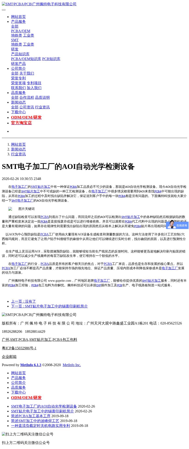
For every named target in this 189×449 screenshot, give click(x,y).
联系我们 (18, 88)
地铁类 (16, 35)
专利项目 (34, 83)
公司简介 (18, 68)
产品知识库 (20, 54)
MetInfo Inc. (72, 365)
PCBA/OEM (20, 31)
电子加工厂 (20, 186)
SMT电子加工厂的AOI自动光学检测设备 (44, 406)
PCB (119, 285)
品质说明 (42, 97)
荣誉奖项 (18, 83)
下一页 (49, 306)
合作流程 (26, 97)
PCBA (73, 187)
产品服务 (18, 21)
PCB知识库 (51, 59)
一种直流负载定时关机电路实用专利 (40, 426)
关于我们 (26, 73)
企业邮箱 (9, 357)
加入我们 (34, 88)
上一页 (23, 301)
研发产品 (18, 64)
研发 (14, 49)
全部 (14, 26)
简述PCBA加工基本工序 (30, 416)
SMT (15, 40)
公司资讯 (26, 107)
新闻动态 (18, 102)
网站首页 (18, 17)
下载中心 (18, 112)
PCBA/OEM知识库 (26, 59)
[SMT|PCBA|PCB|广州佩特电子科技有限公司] (94, 4)
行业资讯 (42, 107)
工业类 (28, 35)
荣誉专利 (18, 78)
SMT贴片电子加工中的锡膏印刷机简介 (42, 411)
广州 (5, 340)
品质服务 (18, 93)
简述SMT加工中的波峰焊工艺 (35, 421)
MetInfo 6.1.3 (30, 365)
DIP (98, 285)
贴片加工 (44, 186)
